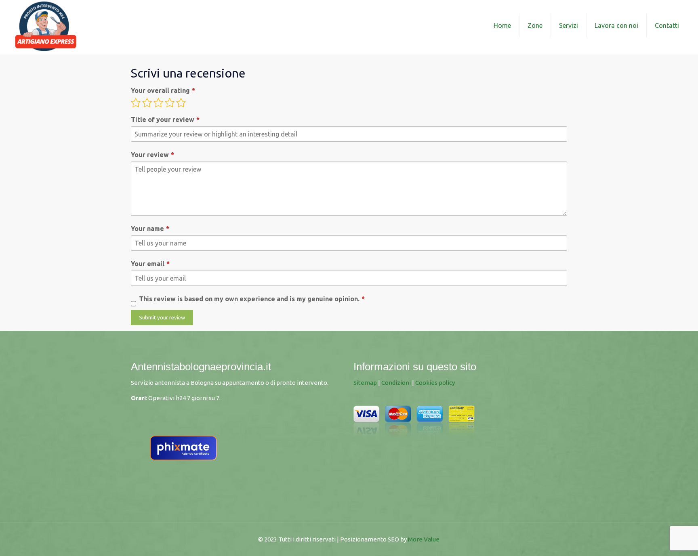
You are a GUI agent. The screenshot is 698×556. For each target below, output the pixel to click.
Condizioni (396, 382)
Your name (147, 228)
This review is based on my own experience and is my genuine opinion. (249, 298)
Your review (150, 154)
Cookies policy (435, 382)
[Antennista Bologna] (45, 25)
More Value (423, 539)
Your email (147, 263)
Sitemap (365, 382)
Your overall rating (160, 90)
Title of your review (162, 119)
